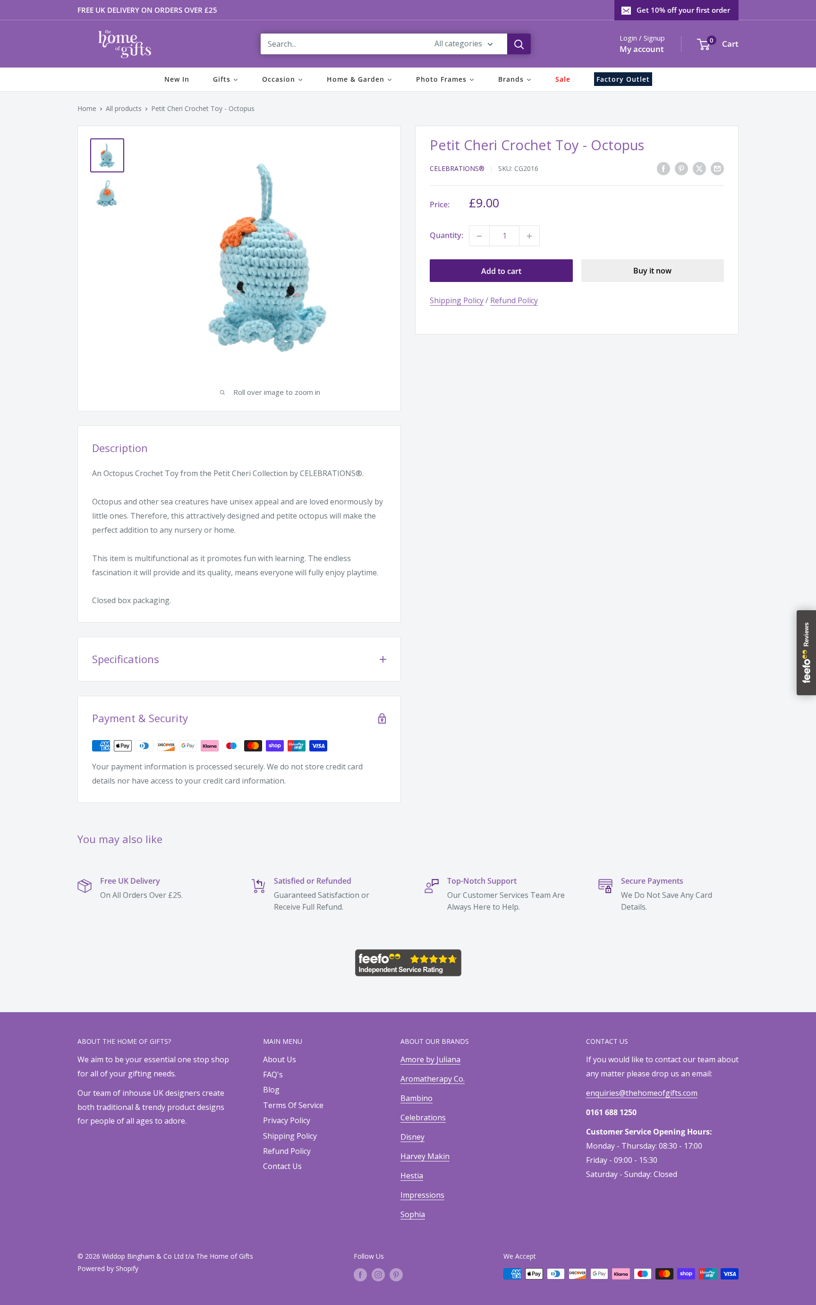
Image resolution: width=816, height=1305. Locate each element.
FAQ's (273, 1074)
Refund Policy (514, 301)
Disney (412, 1137)
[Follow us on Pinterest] (396, 1274)
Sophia (412, 1214)
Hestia (411, 1175)
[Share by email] (717, 168)
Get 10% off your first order (683, 10)
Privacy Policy (286, 1120)
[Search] (519, 44)
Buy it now (652, 271)
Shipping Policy (457, 301)
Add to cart (501, 271)
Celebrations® (457, 168)
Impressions (422, 1195)
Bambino (416, 1098)
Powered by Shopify (107, 1268)
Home (86, 108)
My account (642, 48)
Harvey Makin (425, 1156)
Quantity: (446, 235)
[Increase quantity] (529, 236)
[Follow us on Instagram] (378, 1274)
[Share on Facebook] (663, 168)
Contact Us (282, 1166)
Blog (271, 1089)
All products (124, 108)
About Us (279, 1059)
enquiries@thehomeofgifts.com (641, 1093)
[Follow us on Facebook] (360, 1274)
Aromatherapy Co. (432, 1079)
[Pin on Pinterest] (681, 168)
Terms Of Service (293, 1105)
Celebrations (423, 1117)
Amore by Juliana (430, 1059)
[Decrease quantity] (479, 236)
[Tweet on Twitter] (699, 168)
